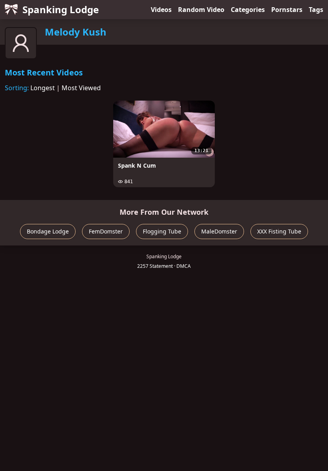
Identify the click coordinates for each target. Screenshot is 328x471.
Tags (316, 9)
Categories (248, 9)
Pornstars (286, 9)
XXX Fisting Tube (279, 231)
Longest (42, 87)
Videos (161, 9)
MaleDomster (219, 231)
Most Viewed (81, 87)
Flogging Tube (162, 231)
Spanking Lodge (60, 9)
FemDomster (106, 231)
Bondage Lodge (48, 231)
